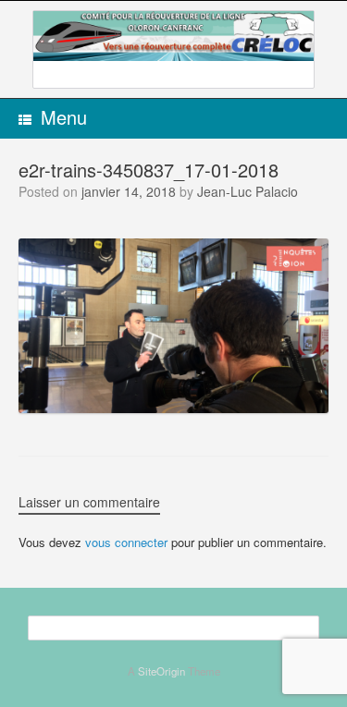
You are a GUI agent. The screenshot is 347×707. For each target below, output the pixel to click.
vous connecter (126, 542)
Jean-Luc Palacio (247, 191)
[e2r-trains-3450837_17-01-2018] (173, 407)
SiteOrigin (161, 671)
